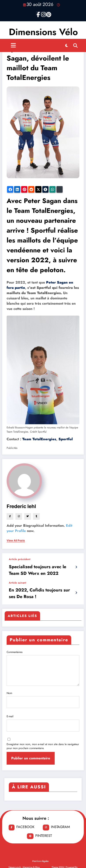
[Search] (75, 45)
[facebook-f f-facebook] (38, 14)
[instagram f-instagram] (43, 14)
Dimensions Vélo (43, 32)
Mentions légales (40, 861)
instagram (60, 826)
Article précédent (19, 559)
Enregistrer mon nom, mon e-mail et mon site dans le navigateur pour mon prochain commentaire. (43, 746)
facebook (25, 826)
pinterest (43, 835)
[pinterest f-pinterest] (48, 14)
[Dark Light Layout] (66, 45)
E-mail (10, 716)
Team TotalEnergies (39, 439)
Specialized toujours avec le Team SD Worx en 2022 (37, 570)
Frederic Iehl (21, 506)
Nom (9, 693)
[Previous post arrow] (76, 567)
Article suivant (17, 582)
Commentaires (14, 652)
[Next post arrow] (76, 592)
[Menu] (13, 45)
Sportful (65, 439)
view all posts (16, 540)
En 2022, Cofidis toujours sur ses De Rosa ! (39, 593)
